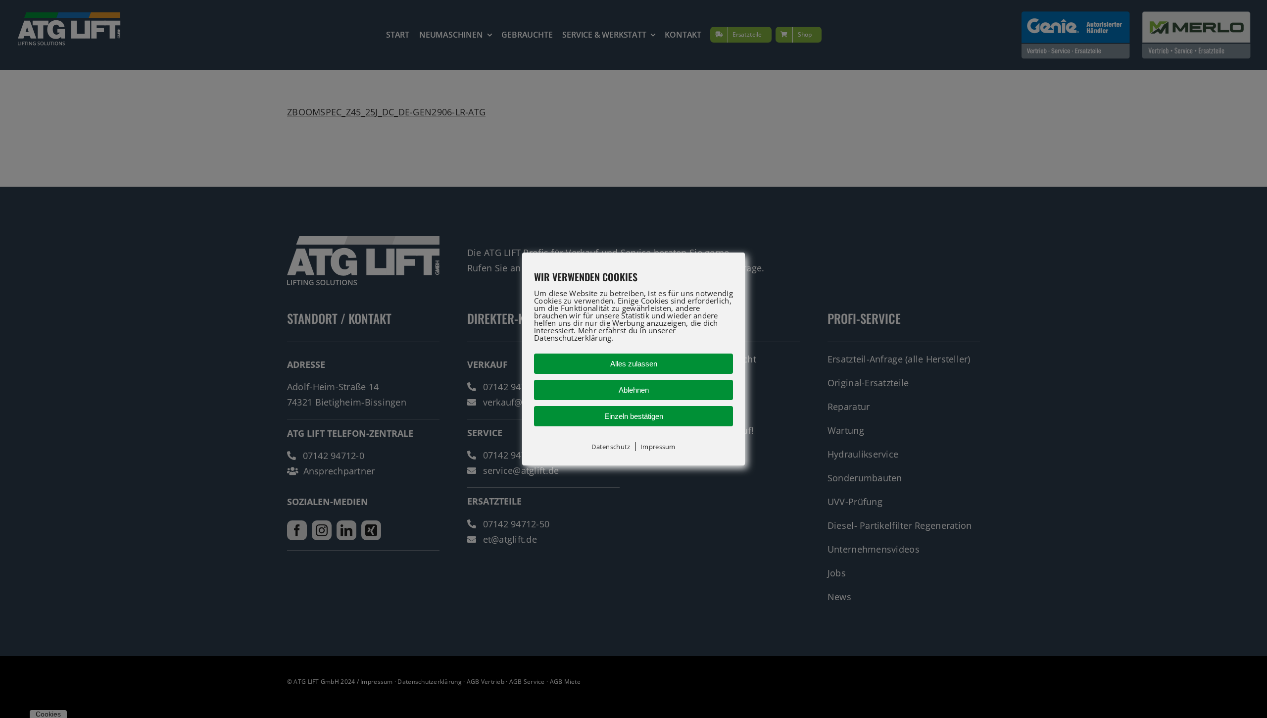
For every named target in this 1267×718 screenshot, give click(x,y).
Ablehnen (634, 390)
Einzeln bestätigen (633, 416)
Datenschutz (610, 446)
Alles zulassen (633, 363)
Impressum (657, 446)
